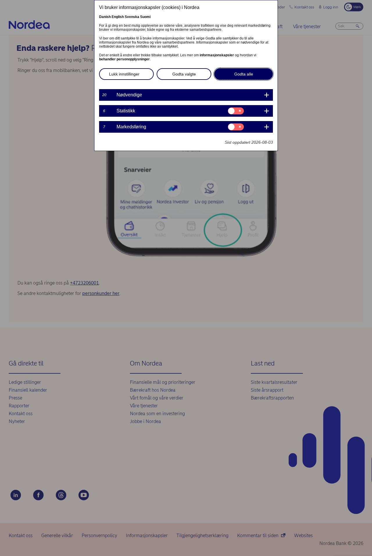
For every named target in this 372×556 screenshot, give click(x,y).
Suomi (145, 17)
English (118, 17)
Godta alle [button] (243, 74)
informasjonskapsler (217, 55)
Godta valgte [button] (184, 74)
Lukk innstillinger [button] (124, 74)
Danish (105, 17)
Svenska (132, 17)
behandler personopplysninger (124, 59)
